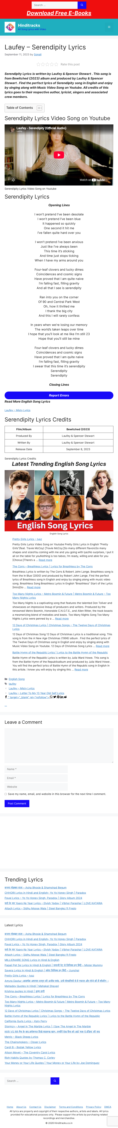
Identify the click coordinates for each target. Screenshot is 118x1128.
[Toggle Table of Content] (37, 108)
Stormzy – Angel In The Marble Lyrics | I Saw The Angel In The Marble (48, 1026)
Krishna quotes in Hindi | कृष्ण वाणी (25, 991)
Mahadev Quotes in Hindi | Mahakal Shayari (32, 986)
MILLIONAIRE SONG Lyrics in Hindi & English (32, 960)
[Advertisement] (59, 842)
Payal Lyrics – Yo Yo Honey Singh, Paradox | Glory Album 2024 (43, 898)
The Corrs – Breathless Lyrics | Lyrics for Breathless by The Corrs (52, 566)
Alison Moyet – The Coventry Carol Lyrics (30, 1052)
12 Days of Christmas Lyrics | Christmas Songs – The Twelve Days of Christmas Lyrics (57, 1010)
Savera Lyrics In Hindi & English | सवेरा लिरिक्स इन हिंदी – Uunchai (42, 970)
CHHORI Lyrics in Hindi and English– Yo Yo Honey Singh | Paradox (45, 892)
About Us (21, 1106)
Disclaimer (50, 1106)
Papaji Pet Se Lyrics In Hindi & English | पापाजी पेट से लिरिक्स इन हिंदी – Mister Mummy (54, 965)
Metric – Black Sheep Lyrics (21, 1036)
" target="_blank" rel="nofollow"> (29, 697)
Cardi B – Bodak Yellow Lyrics (23, 1047)
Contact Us (35, 1106)
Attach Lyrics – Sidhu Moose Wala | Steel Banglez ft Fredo (40, 908)
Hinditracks (29, 25)
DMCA (107, 1106)
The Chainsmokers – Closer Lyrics (25, 1042)
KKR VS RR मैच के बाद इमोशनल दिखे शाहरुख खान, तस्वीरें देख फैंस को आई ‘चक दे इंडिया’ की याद (52, 1031)
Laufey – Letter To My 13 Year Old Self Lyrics (36, 693)
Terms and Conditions (71, 1106)
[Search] (82, 5)
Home (10, 1106)
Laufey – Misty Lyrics (17, 410)
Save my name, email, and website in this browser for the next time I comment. (57, 794)
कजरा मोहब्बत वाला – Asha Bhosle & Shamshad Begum (36, 887)
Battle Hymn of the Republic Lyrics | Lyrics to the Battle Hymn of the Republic (60, 652)
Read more (45, 560)
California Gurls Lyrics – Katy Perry (26, 1021)
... (6, 705)
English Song (17, 679)
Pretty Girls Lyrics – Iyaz (27, 539)
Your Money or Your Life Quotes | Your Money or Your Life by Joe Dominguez (52, 1062)
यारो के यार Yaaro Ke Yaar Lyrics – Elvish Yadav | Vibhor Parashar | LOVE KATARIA (53, 903)
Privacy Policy (93, 1106)
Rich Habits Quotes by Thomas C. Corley (30, 1057)
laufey (12, 683)
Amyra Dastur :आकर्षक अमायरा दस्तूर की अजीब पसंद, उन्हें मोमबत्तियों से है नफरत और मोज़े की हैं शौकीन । (57, 980)
